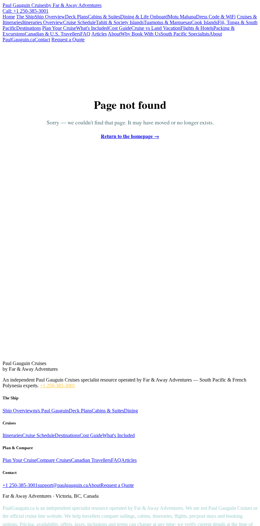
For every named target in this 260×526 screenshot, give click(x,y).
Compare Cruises (53, 460)
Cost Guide (119, 28)
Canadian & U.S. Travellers (52, 34)
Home (9, 16)
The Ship (25, 16)
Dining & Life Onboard (144, 16)
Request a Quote (68, 39)
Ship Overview (50, 16)
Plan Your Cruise (59, 28)
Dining (131, 410)
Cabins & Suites (104, 16)
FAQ (85, 34)
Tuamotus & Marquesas (167, 22)
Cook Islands (204, 22)
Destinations (28, 28)
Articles (99, 34)
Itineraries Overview (42, 22)
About (114, 34)
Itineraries (12, 435)
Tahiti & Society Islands (120, 22)
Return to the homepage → (130, 136)
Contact (42, 39)
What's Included (92, 28)
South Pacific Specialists (184, 34)
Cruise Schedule (79, 22)
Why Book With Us (140, 34)
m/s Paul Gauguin (51, 410)
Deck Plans (76, 16)
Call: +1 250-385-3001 (26, 11)
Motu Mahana (182, 16)
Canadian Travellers (91, 460)
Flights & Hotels (196, 28)
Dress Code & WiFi (216, 16)
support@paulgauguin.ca (63, 485)
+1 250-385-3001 (57, 385)
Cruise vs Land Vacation (155, 28)
